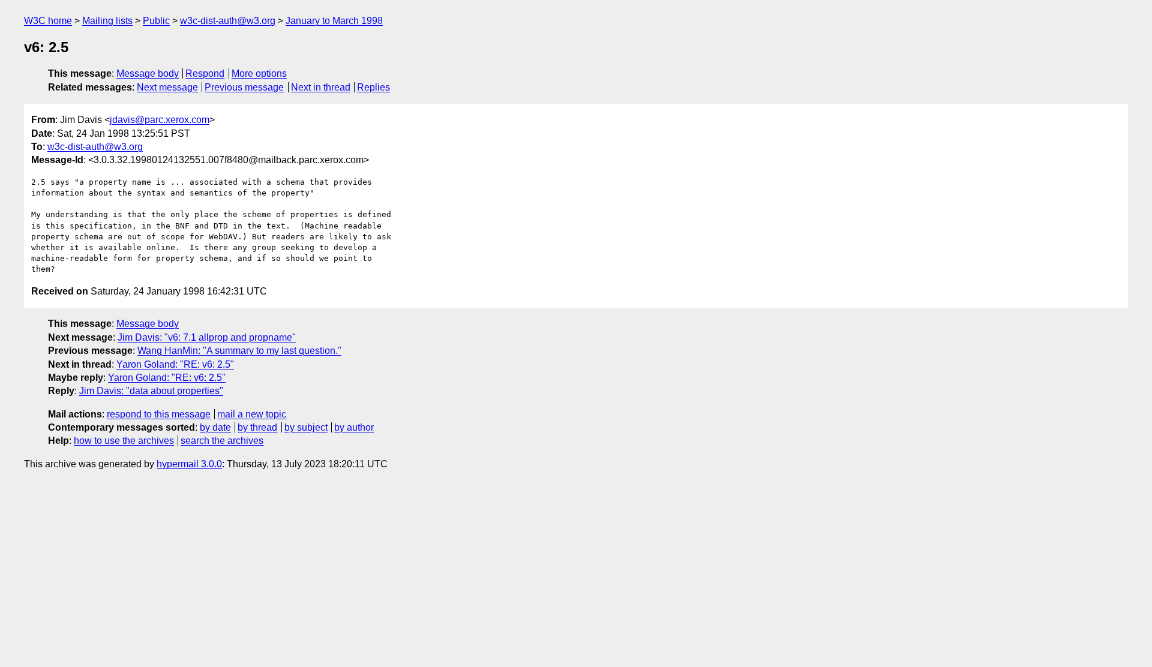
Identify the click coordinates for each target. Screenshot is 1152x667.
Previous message (244, 87)
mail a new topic (251, 414)
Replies (373, 87)
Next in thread (320, 87)
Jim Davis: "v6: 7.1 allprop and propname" (207, 337)
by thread (257, 427)
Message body (147, 73)
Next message (167, 87)
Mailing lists (107, 21)
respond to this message (159, 414)
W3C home (48, 21)
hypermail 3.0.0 (189, 464)
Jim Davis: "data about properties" (151, 391)
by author (354, 427)
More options (259, 73)
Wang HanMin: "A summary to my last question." (239, 350)
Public (156, 21)
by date (215, 427)
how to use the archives (124, 440)
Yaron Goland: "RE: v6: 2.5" (175, 364)
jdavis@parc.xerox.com (159, 120)
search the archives (222, 440)
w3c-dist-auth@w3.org (227, 21)
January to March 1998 (334, 21)
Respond (204, 73)
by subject (306, 427)
